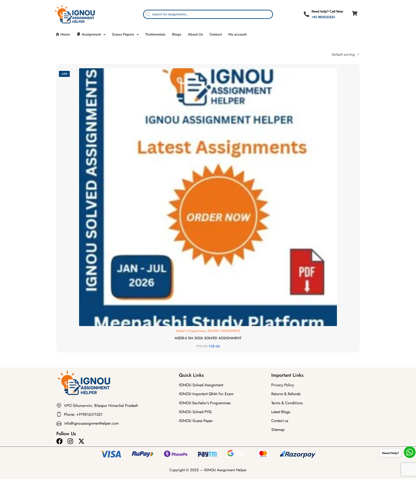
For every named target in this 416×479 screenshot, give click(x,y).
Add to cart (208, 325)
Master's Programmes (190, 330)
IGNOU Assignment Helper (225, 470)
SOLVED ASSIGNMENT (223, 330)
